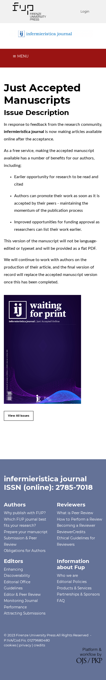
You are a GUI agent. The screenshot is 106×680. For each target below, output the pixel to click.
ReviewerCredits (71, 532)
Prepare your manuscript (26, 532)
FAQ (61, 601)
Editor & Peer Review (22, 594)
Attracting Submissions (25, 613)
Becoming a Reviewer (76, 525)
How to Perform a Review (79, 519)
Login (85, 11)
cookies (10, 645)
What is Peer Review (75, 513)
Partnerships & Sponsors (78, 594)
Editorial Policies (72, 582)
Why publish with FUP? (25, 513)
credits (39, 645)
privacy (25, 645)
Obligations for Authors (25, 551)
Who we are (67, 575)
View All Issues (18, 415)
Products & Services (74, 588)
